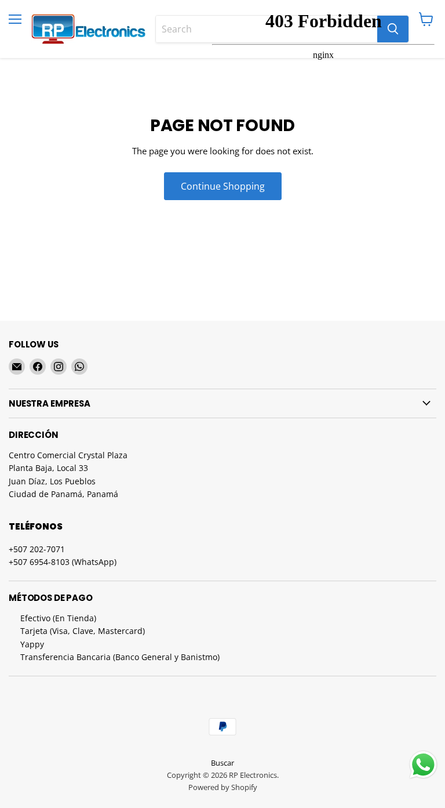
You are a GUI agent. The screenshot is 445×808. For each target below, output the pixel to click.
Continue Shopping (223, 186)
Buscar (222, 763)
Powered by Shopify (222, 787)
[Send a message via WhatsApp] (423, 765)
